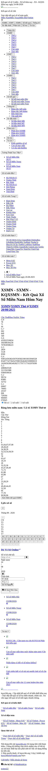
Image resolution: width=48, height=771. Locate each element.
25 (22, 542)
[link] (7, 272)
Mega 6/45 (10, 261)
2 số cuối (15, 403)
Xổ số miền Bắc (9, 708)
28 (11, 536)
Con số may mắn (18, 145)
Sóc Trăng (20, 317)
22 (11, 542)
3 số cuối (25, 403)
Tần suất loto (16, 116)
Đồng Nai (12, 317)
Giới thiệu (5, 760)
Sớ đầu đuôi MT (18, 123)
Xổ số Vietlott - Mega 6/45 (14, 721)
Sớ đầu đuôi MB (18, 121)
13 (20, 539)
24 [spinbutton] (2, 562)
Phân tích (16, 25)
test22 (6, 769)
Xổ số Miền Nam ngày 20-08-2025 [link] (20, 277)
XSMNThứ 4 (19, 306)
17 (35, 539)
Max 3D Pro (11, 267)
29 (14, 536)
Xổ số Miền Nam (13, 275)
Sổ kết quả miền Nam (20, 104)
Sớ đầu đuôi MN (18, 126)
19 (43, 539)
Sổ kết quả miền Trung (20, 101)
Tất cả (6, 403)
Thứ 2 (13, 35)
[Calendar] (3, 574)
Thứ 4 (13, 40)
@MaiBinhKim (20, 764)
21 (7, 542)
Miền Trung (14, 18)
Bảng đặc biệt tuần (18, 109)
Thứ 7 (13, 47)
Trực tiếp (15, 51)
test (2, 769)
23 (14, 542)
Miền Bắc (23, 18)
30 (18, 536)
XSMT (11, 23)
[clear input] (26, 557)
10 (9, 539)
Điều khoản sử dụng (18, 760)
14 (24, 539)
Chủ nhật (15, 49)
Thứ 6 (13, 45)
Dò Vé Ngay (6, 585)
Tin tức (32, 25)
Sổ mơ (25, 25)
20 (3, 542)
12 (16, 539)
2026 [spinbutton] (3, 571)
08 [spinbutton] (2, 567)
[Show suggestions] (3, 581)
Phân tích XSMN (18, 135)
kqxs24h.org (21, 744)
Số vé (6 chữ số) (7, 555)
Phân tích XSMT (18, 133)
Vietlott (30, 18)
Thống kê (36, 23)
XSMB (4, 23)
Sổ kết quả (27, 23)
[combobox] (13, 579)
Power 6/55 (10, 263)
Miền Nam (5, 18)
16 (32, 539)
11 (12, 539)
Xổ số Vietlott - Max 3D (16, 723)
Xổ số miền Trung (25, 708)
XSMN (18, 23)
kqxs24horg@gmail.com (11, 755)
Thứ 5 (13, 42)
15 (28, 539)
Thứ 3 (13, 38)
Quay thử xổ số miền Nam (18, 738)
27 (7, 536)
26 (3, 536)
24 (18, 542)
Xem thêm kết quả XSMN (11, 498)
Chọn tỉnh (5, 576)
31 (22, 536)
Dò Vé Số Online (10, 549)
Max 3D (9, 265)
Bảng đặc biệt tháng (19, 111)
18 (39, 539)
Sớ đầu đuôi (6, 25)
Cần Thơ (4, 317)
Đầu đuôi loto (16, 114)
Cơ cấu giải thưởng (19, 148)
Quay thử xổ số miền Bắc (13, 736)
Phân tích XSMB (18, 131)
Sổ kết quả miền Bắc (19, 99)
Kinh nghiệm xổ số (19, 143)
